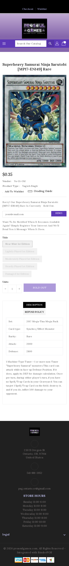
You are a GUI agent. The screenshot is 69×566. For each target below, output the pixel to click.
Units (6, 282)
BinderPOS (45, 552)
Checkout (27, 8)
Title (5, 237)
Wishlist (42, 8)
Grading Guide (43, 191)
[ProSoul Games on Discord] (44, 3)
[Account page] (57, 43)
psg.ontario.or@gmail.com (34, 488)
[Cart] (64, 43)
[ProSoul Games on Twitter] (31, 3)
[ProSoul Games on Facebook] (24, 3)
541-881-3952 (34, 472)
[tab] (34, 305)
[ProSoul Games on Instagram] (37, 3)
